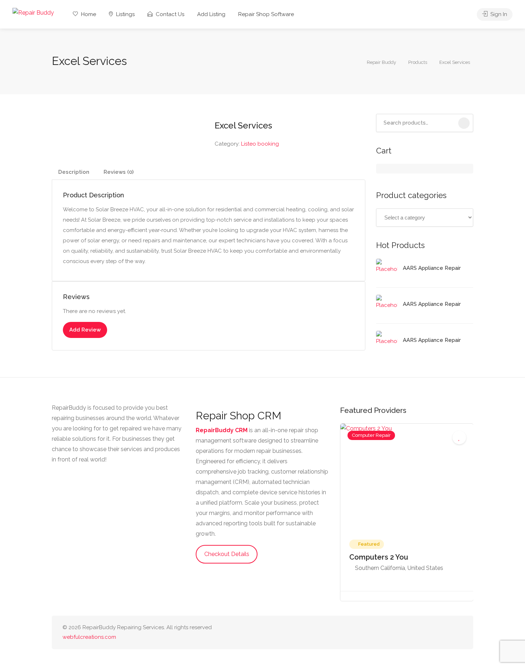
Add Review (85, 330)
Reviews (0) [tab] (119, 172)
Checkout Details (226, 554)
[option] (407, 512)
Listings (125, 14)
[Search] (464, 123)
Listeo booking (260, 144)
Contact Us (169, 14)
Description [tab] (73, 172)
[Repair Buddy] (33, 12)
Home (88, 14)
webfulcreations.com (89, 637)
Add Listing (211, 14)
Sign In (498, 14)
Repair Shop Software (266, 14)
